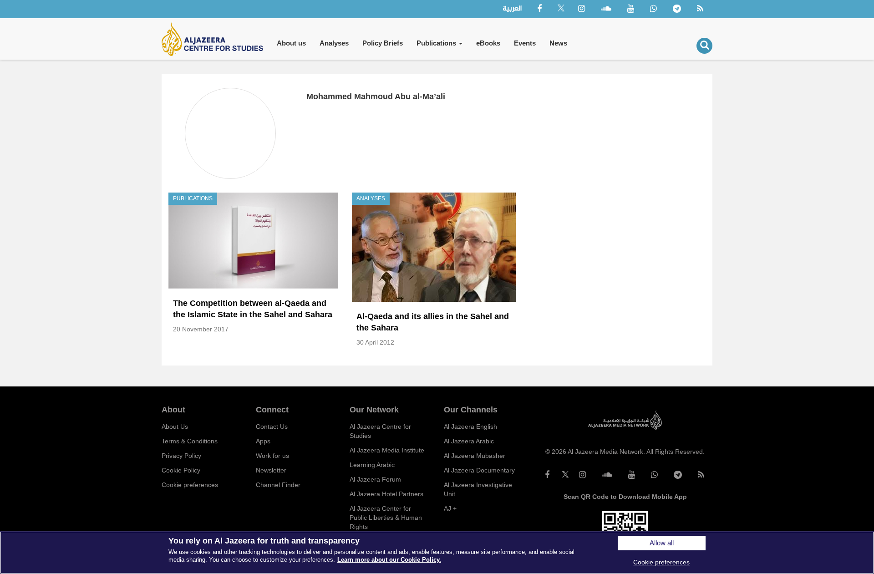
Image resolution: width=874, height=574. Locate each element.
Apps (263, 441)
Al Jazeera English (470, 426)
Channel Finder (278, 484)
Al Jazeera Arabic (469, 441)
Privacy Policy (181, 455)
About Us (175, 426)
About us (291, 43)
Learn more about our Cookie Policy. (389, 559)
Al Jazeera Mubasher (474, 455)
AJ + (450, 508)
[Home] (216, 39)
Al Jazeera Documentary (479, 470)
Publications (437, 43)
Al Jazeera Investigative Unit (478, 489)
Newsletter (271, 470)
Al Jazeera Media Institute (387, 450)
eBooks (488, 43)
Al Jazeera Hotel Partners (386, 494)
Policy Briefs (382, 43)
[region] (437, 552)
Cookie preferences (190, 484)
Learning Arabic (372, 464)
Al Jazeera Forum (375, 479)
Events (525, 43)
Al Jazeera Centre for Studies (380, 431)
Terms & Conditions (190, 441)
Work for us (272, 455)
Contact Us (272, 426)
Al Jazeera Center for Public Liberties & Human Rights (386, 517)
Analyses (334, 43)
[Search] (704, 46)
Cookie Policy (181, 470)
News (558, 43)
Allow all (662, 543)
